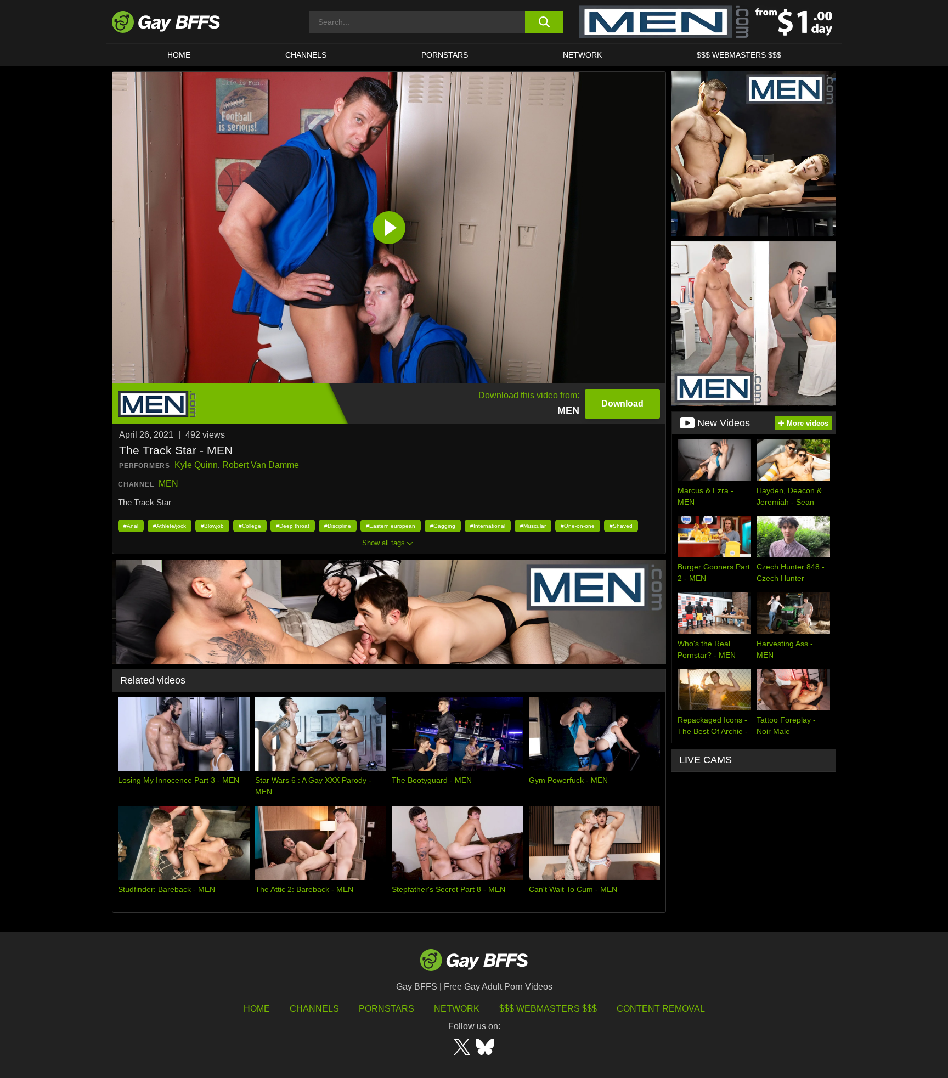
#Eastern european (390, 526)
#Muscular (533, 526)
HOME (178, 54)
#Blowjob (212, 526)
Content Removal (661, 1008)
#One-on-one (578, 526)
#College (250, 526)
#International (487, 526)
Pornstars (386, 1008)
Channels (314, 1008)
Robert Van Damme (260, 465)
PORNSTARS (444, 54)
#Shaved (621, 526)
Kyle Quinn (196, 465)
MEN (168, 483)
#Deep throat (292, 526)
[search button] (544, 22)
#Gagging (442, 526)
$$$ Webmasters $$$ (739, 54)
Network (582, 54)
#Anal (130, 526)
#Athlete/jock (169, 526)
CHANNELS (305, 54)
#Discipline (337, 526)
